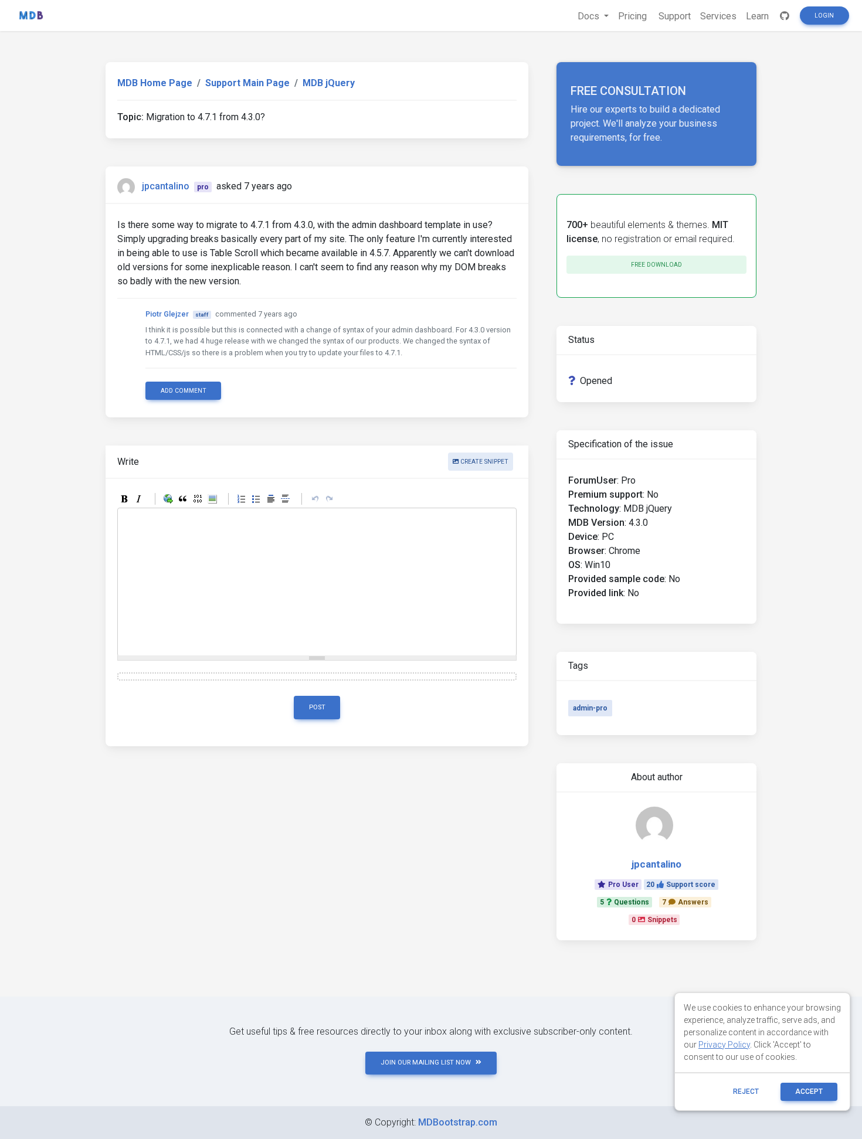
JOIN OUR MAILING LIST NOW (426, 1062)
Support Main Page (247, 83)
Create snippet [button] (483, 461)
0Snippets (654, 920)
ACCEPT (809, 1091)
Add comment (183, 391)
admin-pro (590, 708)
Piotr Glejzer (167, 314)
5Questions (624, 902)
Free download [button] (656, 264)
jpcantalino (165, 186)
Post (317, 707)
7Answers (685, 902)
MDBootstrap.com (457, 1122)
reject (746, 1091)
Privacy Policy (724, 1044)
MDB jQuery (329, 83)
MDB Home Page (154, 83)
